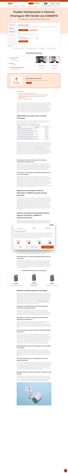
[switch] (28, 243)
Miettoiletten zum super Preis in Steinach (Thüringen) (27, 93)
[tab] (12, 25)
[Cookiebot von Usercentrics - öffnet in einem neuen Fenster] (50, 225)
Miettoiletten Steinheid (39, 148)
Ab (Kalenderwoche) (21, 36)
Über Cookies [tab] (48, 228)
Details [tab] (34, 228)
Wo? (19, 32)
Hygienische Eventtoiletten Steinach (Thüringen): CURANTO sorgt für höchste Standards (33, 94)
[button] (58, 3)
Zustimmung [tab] (20, 228)
